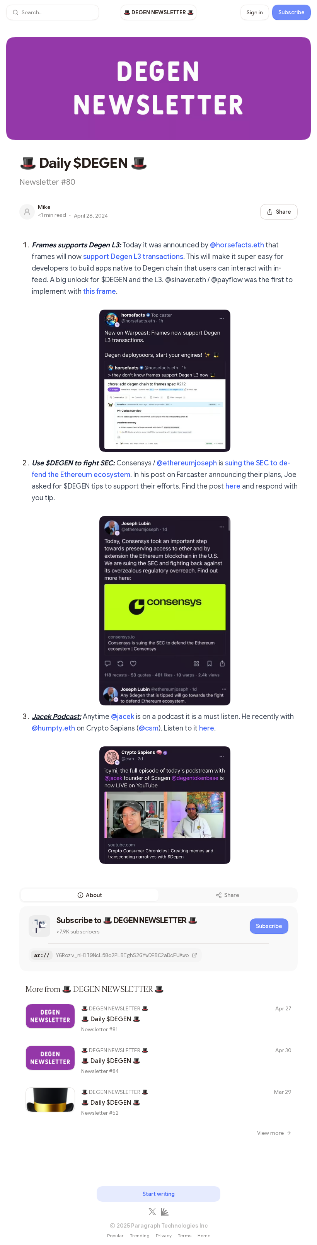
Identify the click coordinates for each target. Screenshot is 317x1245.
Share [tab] (231, 895)
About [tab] (94, 895)
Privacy (164, 1235)
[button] (52, 12)
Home (204, 1235)
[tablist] (158, 895)
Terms (184, 1235)
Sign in (255, 12)
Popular (115, 1235)
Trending (140, 1235)
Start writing (159, 1193)
